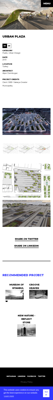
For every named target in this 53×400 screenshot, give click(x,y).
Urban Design (14, 53)
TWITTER (41, 376)
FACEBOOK (31, 376)
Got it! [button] (46, 393)
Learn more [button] (9, 396)
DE (9, 46)
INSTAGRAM (11, 376)
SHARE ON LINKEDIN (26, 245)
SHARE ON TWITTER (26, 239)
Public (5, 53)
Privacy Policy (27, 382)
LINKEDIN (21, 376)
